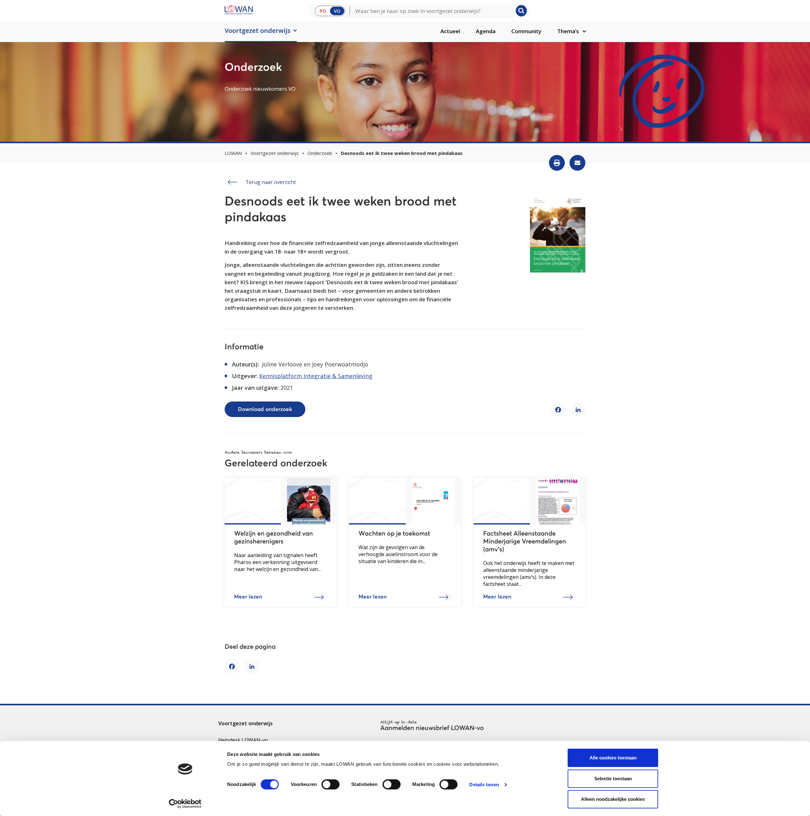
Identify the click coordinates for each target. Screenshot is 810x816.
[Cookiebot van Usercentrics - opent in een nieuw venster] (185, 803)
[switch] (330, 784)
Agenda (485, 31)
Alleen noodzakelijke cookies (613, 799)
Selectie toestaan (613, 778)
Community (526, 31)
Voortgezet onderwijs (257, 30)
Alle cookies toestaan (613, 757)
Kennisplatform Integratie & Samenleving (315, 376)
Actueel (450, 31)
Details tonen (484, 784)
